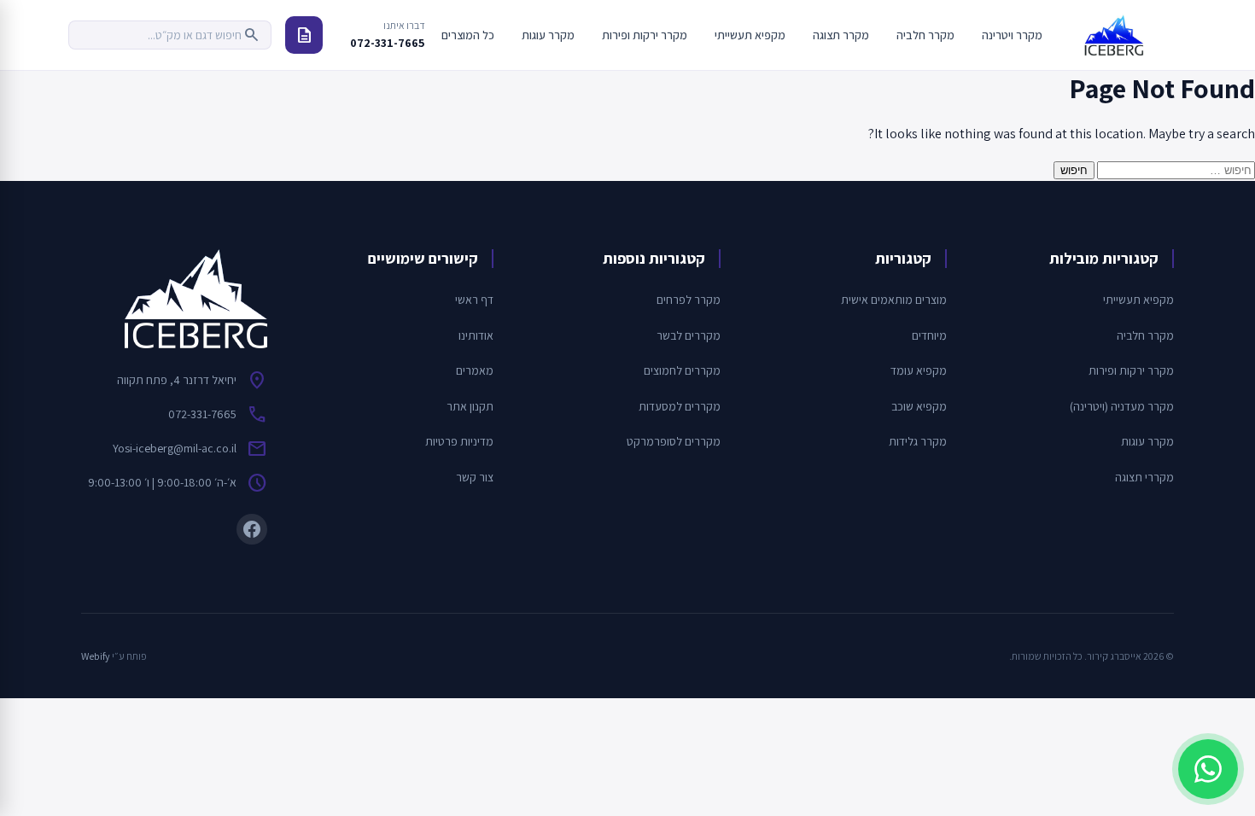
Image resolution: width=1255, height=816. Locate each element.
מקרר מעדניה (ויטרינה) (1122, 406)
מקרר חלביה (925, 35)
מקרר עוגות (548, 35)
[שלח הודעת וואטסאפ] (1208, 769)
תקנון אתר (470, 406)
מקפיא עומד (918, 370)
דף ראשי (474, 299)
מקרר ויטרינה (1012, 35)
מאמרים (474, 370)
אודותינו (475, 335)
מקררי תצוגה (1144, 477)
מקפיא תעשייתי (750, 35)
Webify (95, 656)
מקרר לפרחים (689, 299)
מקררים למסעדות (680, 406)
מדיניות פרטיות (459, 441)
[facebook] (251, 529)
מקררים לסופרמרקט (674, 441)
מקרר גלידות (918, 441)
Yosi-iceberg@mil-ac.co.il (174, 448)
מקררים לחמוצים (682, 370)
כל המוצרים (467, 35)
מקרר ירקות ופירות (644, 35)
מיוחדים (929, 335)
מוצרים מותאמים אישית (894, 299)
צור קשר (474, 477)
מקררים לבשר (689, 335)
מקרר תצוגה (841, 35)
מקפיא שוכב (919, 406)
